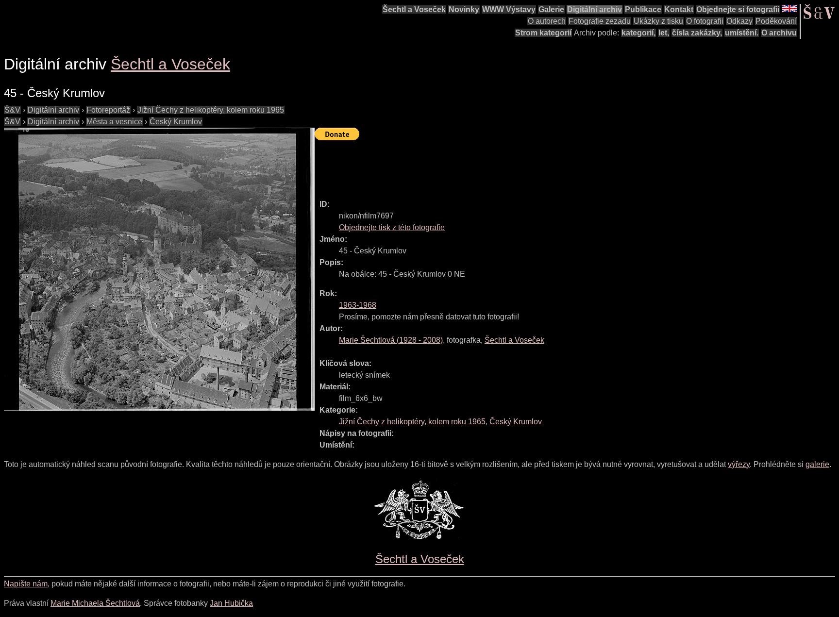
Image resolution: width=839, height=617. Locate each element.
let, (663, 33)
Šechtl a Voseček (414, 9)
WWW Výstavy (509, 9)
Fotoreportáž (108, 110)
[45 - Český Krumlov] (159, 269)
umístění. (741, 33)
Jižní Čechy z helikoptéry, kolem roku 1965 (210, 110)
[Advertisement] (491, 165)
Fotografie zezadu (600, 21)
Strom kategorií (543, 33)
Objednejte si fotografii (737, 9)
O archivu (779, 33)
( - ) (391, 340)
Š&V (12, 110)
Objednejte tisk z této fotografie (392, 227)
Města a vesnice (114, 121)
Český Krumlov (176, 121)
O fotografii (704, 21)
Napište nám (26, 584)
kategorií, (638, 33)
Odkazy (739, 21)
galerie (817, 464)
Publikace (643, 9)
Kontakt (678, 9)
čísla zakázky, (697, 33)
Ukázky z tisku (658, 21)
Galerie (551, 9)
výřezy (739, 464)
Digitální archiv (594, 9)
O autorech (547, 21)
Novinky (464, 9)
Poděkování (776, 21)
